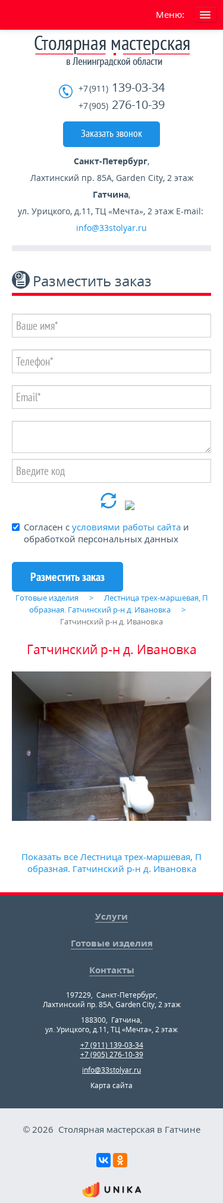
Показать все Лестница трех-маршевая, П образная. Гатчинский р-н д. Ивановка (111, 862)
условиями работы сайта (126, 527)
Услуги (111, 916)
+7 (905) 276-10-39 (111, 1054)
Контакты (111, 970)
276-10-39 (121, 105)
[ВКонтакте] (103, 1160)
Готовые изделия (112, 943)
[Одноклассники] (120, 1160)
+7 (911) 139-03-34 (111, 1045)
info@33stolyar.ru (111, 227)
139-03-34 (121, 87)
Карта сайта (111, 1085)
